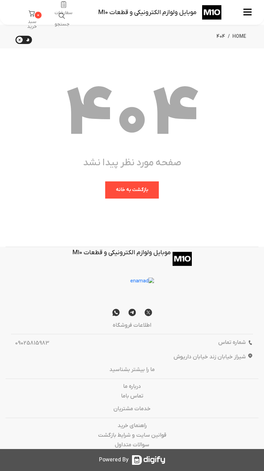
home (239, 36)
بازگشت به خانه (132, 190)
